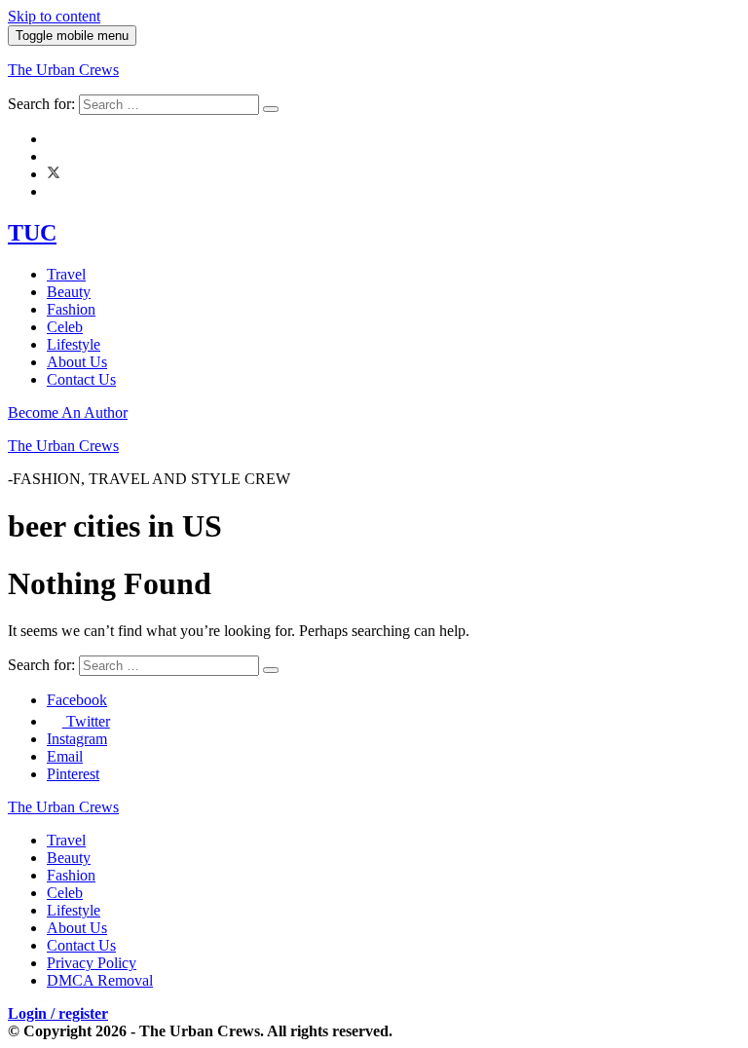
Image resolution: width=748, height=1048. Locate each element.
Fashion (71, 309)
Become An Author (68, 412)
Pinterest (73, 774)
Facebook (77, 700)
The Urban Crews (63, 69)
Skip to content (54, 16)
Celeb (65, 326)
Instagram (77, 738)
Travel (66, 274)
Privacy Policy (91, 962)
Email (65, 756)
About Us (77, 362)
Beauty (69, 291)
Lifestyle (73, 344)
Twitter (86, 721)
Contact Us (81, 379)
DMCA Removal (100, 980)
